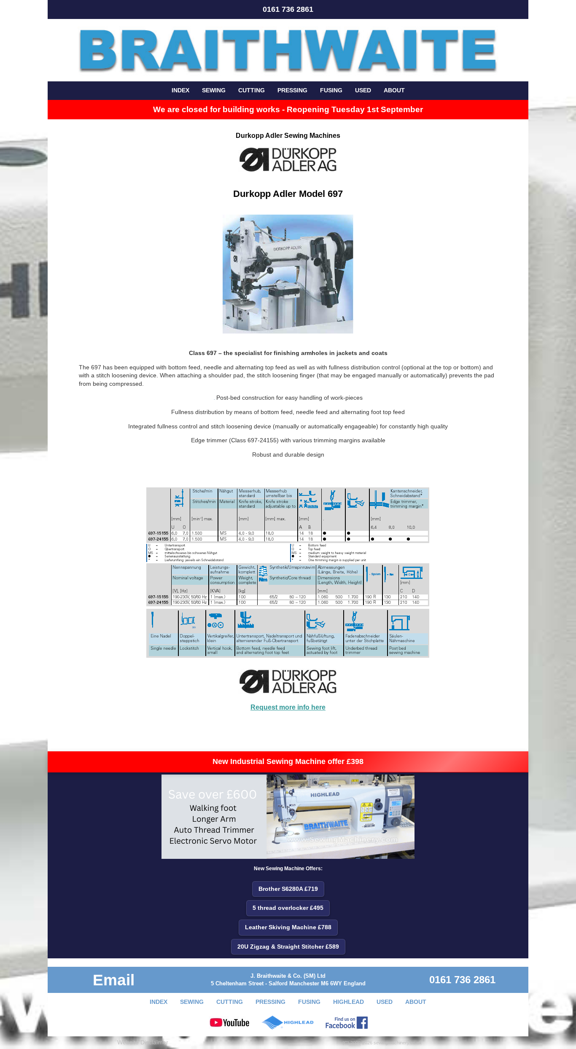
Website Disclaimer (142, 1042)
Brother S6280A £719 (288, 888)
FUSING (331, 90)
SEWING (214, 90)
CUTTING (251, 90)
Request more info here (288, 707)
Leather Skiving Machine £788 (288, 927)
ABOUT (394, 90)
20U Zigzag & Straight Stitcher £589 (288, 946)
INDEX (180, 90)
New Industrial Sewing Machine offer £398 (288, 761)
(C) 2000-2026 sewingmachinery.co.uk (382, 1042)
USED (363, 90)
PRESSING (292, 90)
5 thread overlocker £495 (288, 907)
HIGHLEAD (348, 1001)
